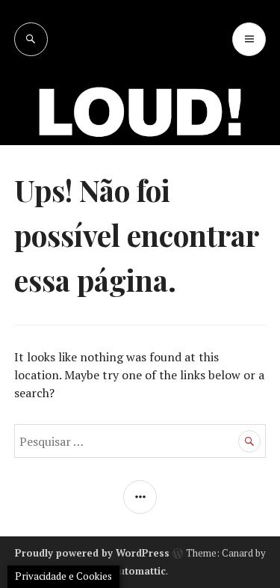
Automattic (139, 571)
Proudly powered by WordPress (92, 553)
